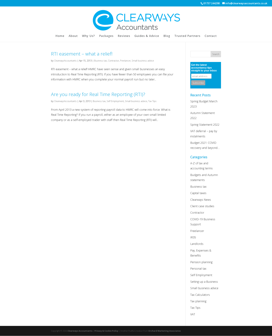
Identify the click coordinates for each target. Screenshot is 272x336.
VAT (192, 314)
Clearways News (200, 200)
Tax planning (198, 301)
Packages (106, 36)
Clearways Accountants (80, 330)
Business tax (100, 60)
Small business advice (143, 60)
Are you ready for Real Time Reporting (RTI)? (98, 94)
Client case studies (202, 206)
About (73, 36)
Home (59, 36)
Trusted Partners (187, 36)
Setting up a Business (204, 281)
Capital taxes (198, 193)
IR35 (193, 237)
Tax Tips (152, 101)
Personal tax (198, 268)
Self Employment (115, 101)
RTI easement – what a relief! (82, 53)
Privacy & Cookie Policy (106, 330)
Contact (211, 36)
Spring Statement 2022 (204, 124)
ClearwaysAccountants (65, 60)
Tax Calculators (200, 295)
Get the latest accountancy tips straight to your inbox (204, 68)
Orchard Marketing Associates (164, 330)
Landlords (196, 244)
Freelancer (125, 60)
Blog (166, 36)
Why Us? (88, 36)
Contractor (113, 60)
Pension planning (201, 262)
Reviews (124, 36)
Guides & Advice (146, 36)
